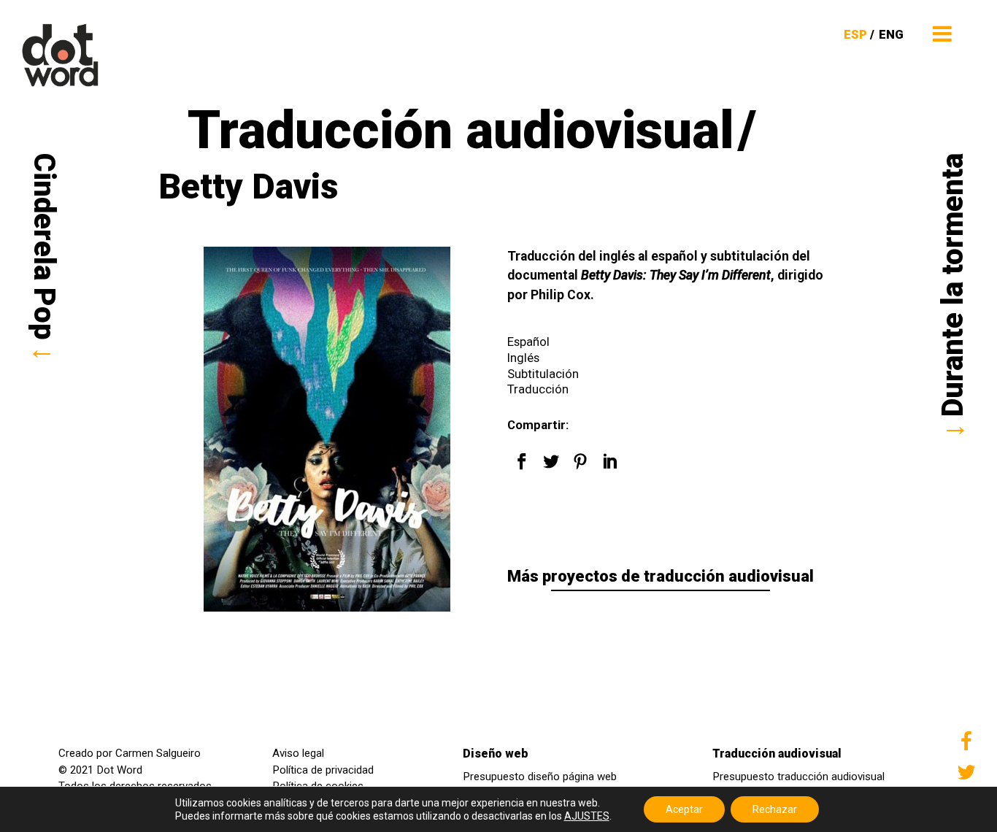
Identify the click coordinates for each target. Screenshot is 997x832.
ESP (855, 34)
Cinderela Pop (44, 246)
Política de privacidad (323, 770)
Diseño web (495, 753)
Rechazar (774, 809)
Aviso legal (298, 753)
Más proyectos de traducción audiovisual (660, 576)
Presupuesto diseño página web (540, 776)
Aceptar (684, 809)
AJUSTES (586, 816)
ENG (891, 34)
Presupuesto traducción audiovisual (798, 776)
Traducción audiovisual (777, 753)
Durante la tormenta (953, 285)
